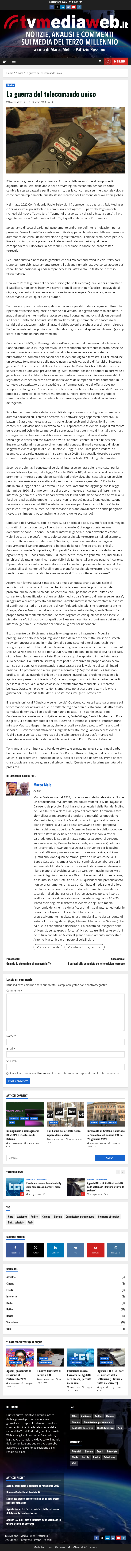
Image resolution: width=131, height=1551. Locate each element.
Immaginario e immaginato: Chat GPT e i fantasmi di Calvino (22, 1135)
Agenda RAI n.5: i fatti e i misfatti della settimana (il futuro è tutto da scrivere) (76, 1187)
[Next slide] (123, 1172)
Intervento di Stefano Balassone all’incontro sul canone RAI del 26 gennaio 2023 (106, 1135)
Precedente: (28, 961)
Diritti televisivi (16, 1222)
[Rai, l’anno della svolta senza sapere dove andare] (65, 1114)
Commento (14, 990)
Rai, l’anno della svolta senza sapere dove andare (64, 1133)
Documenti (11, 1540)
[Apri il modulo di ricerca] (100, 61)
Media (9, 1303)
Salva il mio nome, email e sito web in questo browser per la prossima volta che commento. (65, 1073)
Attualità (14, 1118)
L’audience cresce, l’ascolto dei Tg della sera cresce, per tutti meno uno (79, 1377)
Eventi (94, 1122)
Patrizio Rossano (56, 1139)
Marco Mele (15, 101)
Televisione (40, 1180)
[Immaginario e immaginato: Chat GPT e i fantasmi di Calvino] (25, 1114)
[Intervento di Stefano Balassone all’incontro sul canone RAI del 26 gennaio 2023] (106, 1114)
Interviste (11, 1296)
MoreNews (74, 1547)
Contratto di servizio (108, 1216)
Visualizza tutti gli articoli (84, 947)
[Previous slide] (118, 1172)
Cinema (58, 1216)
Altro (10, 1216)
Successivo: (96, 961)
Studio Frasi (74, 1387)
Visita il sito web (48, 947)
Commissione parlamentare (80, 1216)
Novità (10, 85)
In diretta (119, 61)
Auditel (34, 1216)
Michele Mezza (15, 1143)
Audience (22, 1216)
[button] (5, 61)
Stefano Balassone (98, 1143)
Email (10, 1048)
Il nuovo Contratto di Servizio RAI (49, 1373)
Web (12, 1122)
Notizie (24, 1118)
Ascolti (48, 1540)
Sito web (11, 1061)
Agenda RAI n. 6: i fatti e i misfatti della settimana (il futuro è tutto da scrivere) (15, 1187)
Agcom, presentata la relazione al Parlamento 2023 (18, 1375)
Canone (46, 1216)
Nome (11, 1036)
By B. (102, 1387)
